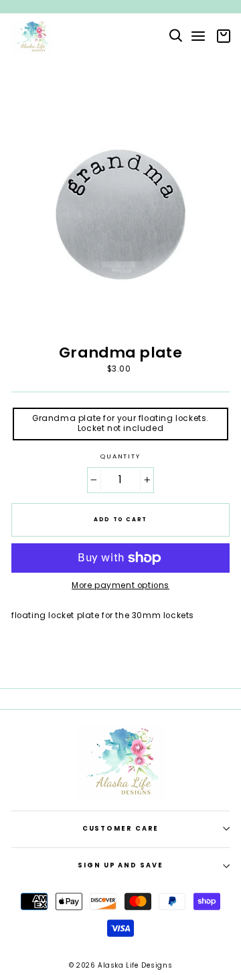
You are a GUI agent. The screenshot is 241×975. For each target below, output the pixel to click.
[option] (120, 6)
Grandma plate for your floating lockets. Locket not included (120, 423)
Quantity (120, 456)
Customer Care (120, 828)
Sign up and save (120, 865)
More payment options (120, 586)
